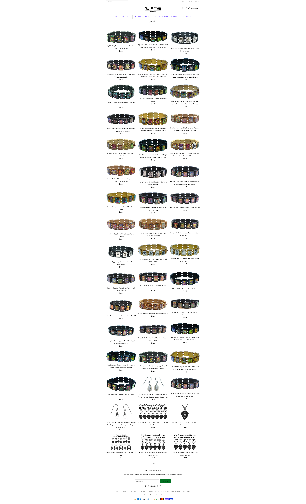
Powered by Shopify (157, 495)
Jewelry (153, 22)
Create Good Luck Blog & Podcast (166, 17)
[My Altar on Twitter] (183, 8)
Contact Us (133, 491)
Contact (148, 17)
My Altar (150, 495)
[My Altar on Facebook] (186, 8)
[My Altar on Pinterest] (192, 8)
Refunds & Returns (154, 491)
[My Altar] (153, 9)
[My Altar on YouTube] (189, 8)
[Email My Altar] (197, 8)
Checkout (196, 1)
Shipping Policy (142, 491)
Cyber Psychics (187, 17)
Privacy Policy (165, 491)
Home (115, 17)
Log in (182, 1)
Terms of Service (175, 491)
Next (154, 463)
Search (118, 491)
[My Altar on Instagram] (194, 8)
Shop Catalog (126, 17)
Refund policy (186, 491)
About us (137, 17)
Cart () (190, 1)
